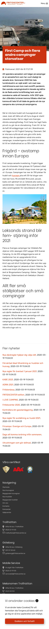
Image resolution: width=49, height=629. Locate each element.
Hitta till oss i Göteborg (13, 547)
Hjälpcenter (7, 512)
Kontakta (6, 506)
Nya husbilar (7, 497)
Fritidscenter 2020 (21, 405)
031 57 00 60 (10, 550)
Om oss (5, 503)
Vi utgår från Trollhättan (14, 567)
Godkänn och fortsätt (25, 621)
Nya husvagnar (8, 490)
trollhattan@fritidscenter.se (15, 533)
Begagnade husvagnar (11, 493)
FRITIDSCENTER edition (24, 395)
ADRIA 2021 (18, 384)
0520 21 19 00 (10, 530)
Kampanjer (7, 509)
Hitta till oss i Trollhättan (14, 527)
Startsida (6, 487)
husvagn (16, 175)
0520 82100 (10, 591)
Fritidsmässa (19, 389)
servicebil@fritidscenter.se (15, 574)
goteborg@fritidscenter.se (15, 553)
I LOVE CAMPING (20, 400)
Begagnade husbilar (10, 500)
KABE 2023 (18, 379)
